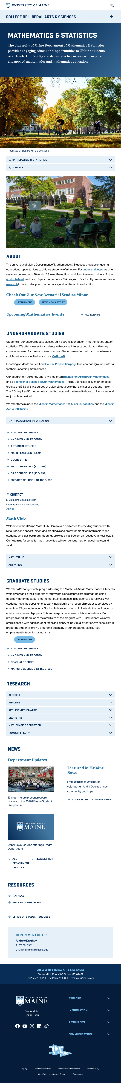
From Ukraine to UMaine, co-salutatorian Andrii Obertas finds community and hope (87, 786)
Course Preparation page (61, 364)
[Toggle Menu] (112, 5)
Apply (24, 1068)
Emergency (78, 1074)
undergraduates (93, 269)
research (12, 284)
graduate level (15, 279)
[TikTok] (46, 1026)
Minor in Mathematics (52, 404)
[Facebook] (17, 1026)
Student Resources (43, 1068)
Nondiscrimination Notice (69, 1068)
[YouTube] (24, 1026)
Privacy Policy (93, 1068)
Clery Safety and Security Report (52, 1074)
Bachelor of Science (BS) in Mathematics (39, 381)
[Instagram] (32, 1026)
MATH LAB (58, 356)
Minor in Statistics (82, 404)
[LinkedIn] (39, 1026)
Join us (10, 508)
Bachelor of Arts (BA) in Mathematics (86, 376)
